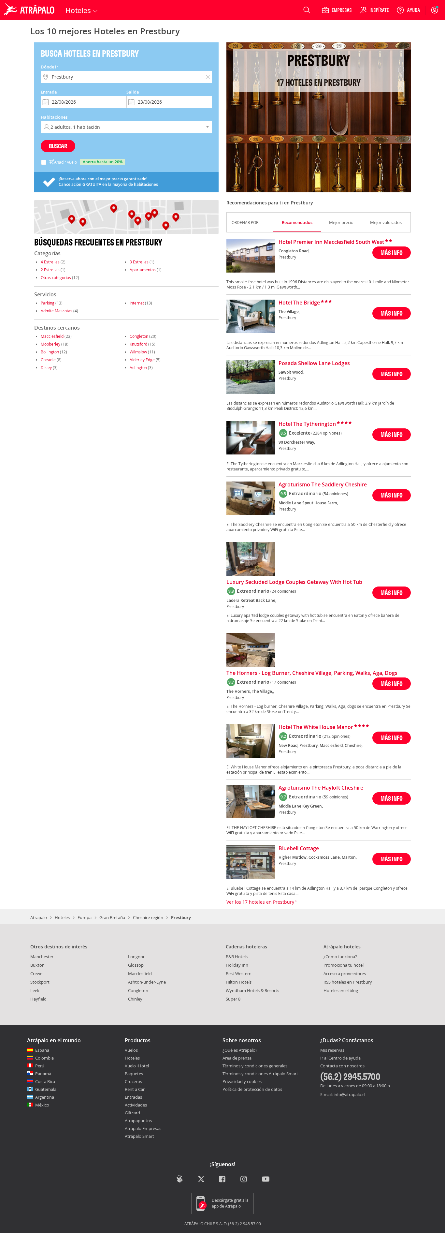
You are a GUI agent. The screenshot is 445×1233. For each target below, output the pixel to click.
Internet (137, 302)
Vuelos (131, 1050)
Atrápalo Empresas (143, 1128)
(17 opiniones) (283, 682)
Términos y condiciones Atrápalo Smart (260, 1074)
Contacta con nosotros (342, 1066)
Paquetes (134, 1074)
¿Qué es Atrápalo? (240, 1050)
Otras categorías (56, 277)
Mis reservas (332, 1050)
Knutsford (138, 344)
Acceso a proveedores (344, 973)
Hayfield (38, 999)
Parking (47, 302)
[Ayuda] (408, 10)
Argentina (44, 1097)
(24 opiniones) (283, 591)
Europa (85, 917)
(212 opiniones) (337, 736)
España (42, 1050)
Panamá (43, 1074)
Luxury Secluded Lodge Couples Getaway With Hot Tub (294, 582)
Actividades (136, 1105)
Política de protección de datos (252, 1089)
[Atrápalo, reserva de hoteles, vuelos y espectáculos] (30, 10)
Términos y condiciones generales (255, 1066)
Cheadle (48, 359)
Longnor (136, 956)
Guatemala (45, 1089)
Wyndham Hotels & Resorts (252, 990)
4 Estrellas (50, 261)
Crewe (36, 973)
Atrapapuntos (138, 1120)
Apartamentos (143, 269)
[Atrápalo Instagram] (244, 1179)
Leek (34, 990)
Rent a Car (135, 1089)
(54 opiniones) (335, 493)
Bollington (50, 351)
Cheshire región (148, 917)
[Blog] (179, 1178)
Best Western (238, 973)
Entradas (133, 1097)
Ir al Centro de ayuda (340, 1058)
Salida (132, 92)
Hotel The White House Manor (316, 727)
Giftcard (132, 1113)
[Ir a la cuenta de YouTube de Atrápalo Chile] (265, 1179)
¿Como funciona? (340, 956)
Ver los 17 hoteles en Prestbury (260, 902)
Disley (46, 367)
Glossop (136, 965)
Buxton (37, 965)
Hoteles (62, 917)
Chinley (135, 999)
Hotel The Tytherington (307, 424)
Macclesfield (52, 336)
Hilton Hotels (238, 982)
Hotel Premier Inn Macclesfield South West (331, 242)
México (42, 1105)
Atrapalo (38, 917)
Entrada (49, 92)
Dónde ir (49, 67)
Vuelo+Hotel (137, 1066)
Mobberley (50, 344)
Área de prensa (237, 1058)
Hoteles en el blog (340, 990)
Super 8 (233, 999)
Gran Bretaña (112, 917)
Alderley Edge (142, 359)
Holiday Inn (237, 965)
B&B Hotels (237, 956)
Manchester (41, 956)
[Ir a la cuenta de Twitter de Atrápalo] (201, 1179)
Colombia (44, 1058)
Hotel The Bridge (299, 303)
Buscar (58, 146)
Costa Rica (45, 1081)
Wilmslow (138, 351)
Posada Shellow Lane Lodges (314, 363)
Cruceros (133, 1081)
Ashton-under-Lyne (147, 982)
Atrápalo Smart (139, 1136)
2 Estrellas (50, 269)
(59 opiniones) (335, 796)
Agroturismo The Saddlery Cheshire (323, 485)
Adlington (138, 367)
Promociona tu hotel (343, 965)
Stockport (40, 982)
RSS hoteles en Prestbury (347, 982)
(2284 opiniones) (326, 433)
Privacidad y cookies (242, 1081)
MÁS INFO (391, 252)
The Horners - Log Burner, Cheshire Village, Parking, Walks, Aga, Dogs (311, 673)
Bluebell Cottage (299, 848)
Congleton (139, 336)
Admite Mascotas (56, 310)
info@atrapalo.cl (349, 1094)
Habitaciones (54, 117)
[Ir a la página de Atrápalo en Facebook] (222, 1179)
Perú (39, 1066)
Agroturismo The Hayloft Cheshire (321, 788)
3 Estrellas (139, 261)
